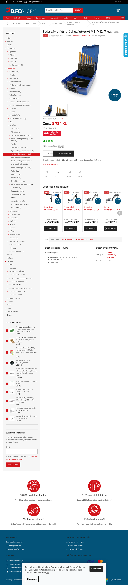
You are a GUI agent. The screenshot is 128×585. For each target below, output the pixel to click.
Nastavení (31, 579)
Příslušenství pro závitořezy (21, 161)
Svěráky (13, 221)
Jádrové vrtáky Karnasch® (21, 135)
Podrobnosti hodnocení (81, 36)
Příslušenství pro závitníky (21, 167)
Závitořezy (15, 128)
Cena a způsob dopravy (14, 542)
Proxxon (10, 301)
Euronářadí (11, 68)
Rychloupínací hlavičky (19, 164)
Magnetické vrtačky (18, 201)
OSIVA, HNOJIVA (15, 298)
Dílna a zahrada (12, 311)
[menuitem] (7, 18)
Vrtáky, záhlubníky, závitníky (21, 154)
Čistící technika (15, 82)
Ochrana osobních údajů (15, 549)
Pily (11, 122)
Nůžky (12, 231)
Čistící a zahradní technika (19, 102)
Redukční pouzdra (18, 181)
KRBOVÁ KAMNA (15, 285)
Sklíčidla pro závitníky (19, 147)
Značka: (98, 36)
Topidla (13, 61)
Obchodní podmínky (13, 545)
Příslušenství (15, 132)
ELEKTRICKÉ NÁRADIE (17, 271)
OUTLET (13, 265)
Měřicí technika (15, 234)
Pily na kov (14, 218)
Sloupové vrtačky (17, 191)
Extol (9, 308)
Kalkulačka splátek (54, 133)
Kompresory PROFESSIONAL (20, 105)
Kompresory (14, 72)
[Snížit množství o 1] (51, 155)
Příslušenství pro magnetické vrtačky (22, 140)
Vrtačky (13, 125)
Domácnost (11, 48)
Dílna (8, 38)
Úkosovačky (14, 211)
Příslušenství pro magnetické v (22, 184)
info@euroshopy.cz (17, 560)
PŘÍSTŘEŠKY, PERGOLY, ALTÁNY (21, 288)
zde (47, 572)
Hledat (78, 10)
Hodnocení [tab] (55, 239)
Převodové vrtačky (18, 194)
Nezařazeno (14, 98)
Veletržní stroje (15, 95)
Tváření (12, 112)
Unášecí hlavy (16, 174)
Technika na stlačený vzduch (20, 85)
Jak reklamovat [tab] (67, 239)
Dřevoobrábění (15, 244)
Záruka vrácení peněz (74, 545)
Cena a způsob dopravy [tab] (84, 239)
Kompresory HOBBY (17, 251)
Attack (12, 55)
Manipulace (14, 78)
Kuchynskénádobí (16, 65)
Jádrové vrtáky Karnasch (20, 204)
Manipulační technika (17, 241)
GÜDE (9, 305)
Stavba (9, 45)
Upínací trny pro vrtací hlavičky (22, 151)
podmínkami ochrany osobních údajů (21, 457)
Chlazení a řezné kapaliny (20, 157)
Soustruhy (14, 238)
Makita (9, 254)
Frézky (12, 224)
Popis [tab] (46, 239)
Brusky (12, 228)
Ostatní (12, 75)
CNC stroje (13, 248)
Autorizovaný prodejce (75, 542)
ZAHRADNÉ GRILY (16, 295)
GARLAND (13, 268)
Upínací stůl (15, 171)
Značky (9, 315)
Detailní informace (49, 165)
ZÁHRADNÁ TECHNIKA (17, 275)
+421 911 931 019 (16, 564)
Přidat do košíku (65, 153)
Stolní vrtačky (16, 188)
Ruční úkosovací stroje (18, 118)
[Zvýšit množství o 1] (51, 152)
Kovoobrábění (15, 115)
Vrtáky (13, 144)
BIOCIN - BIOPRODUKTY (18, 281)
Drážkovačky (15, 214)
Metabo (10, 258)
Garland (10, 261)
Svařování (13, 108)
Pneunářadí (14, 88)
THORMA (13, 58)
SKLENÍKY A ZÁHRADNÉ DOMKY (21, 278)
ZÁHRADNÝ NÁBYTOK (17, 291)
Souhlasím (96, 568)
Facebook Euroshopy (17, 571)
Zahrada (10, 41)
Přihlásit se (13, 465)
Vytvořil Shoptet (116, 580)
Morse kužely (16, 177)
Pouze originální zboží (74, 549)
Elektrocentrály (15, 92)
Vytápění (13, 51)
